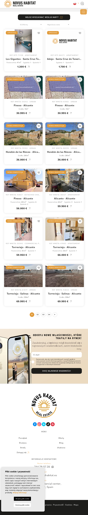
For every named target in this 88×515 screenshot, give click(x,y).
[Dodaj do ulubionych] (38, 33)
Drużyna (23, 443)
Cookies (68, 505)
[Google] (53, 424)
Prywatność (58, 505)
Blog (61, 443)
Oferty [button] (61, 438)
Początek (23, 438)
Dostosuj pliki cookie (22, 505)
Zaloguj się (22, 452)
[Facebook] (35, 424)
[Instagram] (39, 424)
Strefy (23, 447)
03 (43, 315)
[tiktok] (48, 424)
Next (40, 42)
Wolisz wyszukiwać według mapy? (42, 17)
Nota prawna (46, 505)
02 (38, 315)
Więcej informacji (19, 492)
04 (49, 315)
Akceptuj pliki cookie (22, 499)
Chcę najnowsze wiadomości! (56, 371)
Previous (6, 42)
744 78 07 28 (42, 466)
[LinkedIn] (44, 424)
